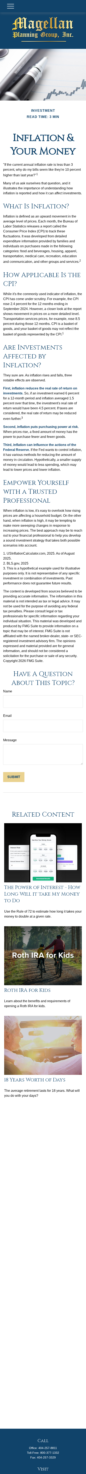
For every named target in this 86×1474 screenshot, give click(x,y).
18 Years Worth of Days (34, 1080)
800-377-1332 (49, 1452)
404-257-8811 (47, 1448)
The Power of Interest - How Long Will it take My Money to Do (42, 894)
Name (7, 691)
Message (10, 740)
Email (7, 715)
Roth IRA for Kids (27, 990)
